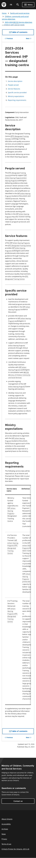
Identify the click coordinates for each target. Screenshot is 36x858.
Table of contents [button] (22, 33)
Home (4, 13)
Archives (5, 829)
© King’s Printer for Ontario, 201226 (15, 849)
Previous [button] (9, 38)
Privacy (4, 839)
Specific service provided (17, 92)
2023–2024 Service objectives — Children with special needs (17, 23)
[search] (17, 4)
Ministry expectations (16, 96)
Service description (15, 81)
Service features (14, 89)
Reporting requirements (17, 100)
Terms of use (6, 844)
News (4, 834)
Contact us (18, 801)
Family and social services (19, 13)
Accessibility (6, 824)
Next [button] (28, 38)
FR (11, 4)
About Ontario (7, 819)
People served (13, 85)
